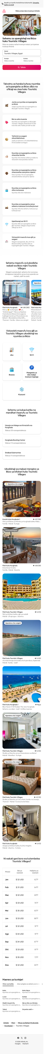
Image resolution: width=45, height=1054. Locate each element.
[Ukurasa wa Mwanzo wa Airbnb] (4, 11)
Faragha (18, 1044)
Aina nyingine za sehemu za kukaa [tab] (28, 984)
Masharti (25, 1044)
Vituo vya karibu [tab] (8, 984)
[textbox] (12, 61)
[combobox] (21, 53)
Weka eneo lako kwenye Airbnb (27, 11)
